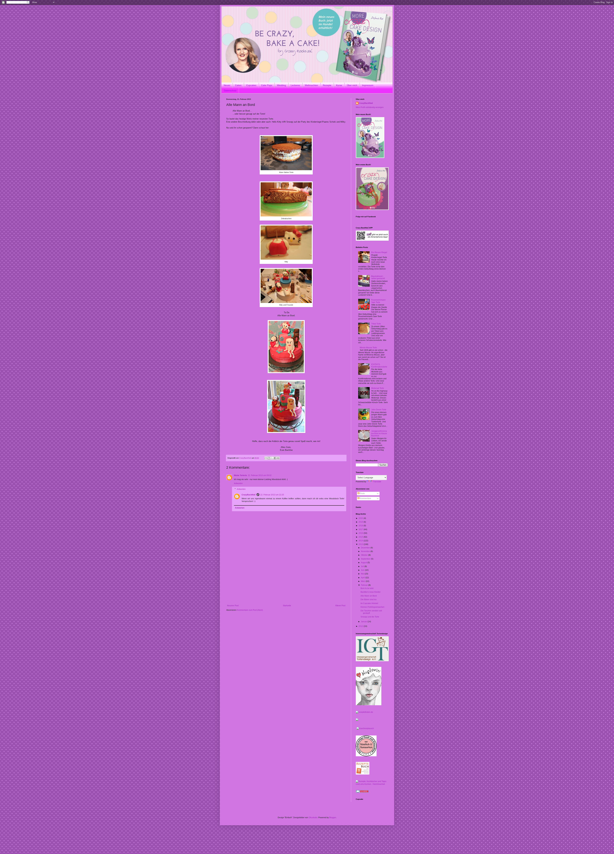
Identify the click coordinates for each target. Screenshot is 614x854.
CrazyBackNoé (249, 495)
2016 (361, 533)
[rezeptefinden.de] (364, 712)
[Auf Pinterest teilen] (278, 458)
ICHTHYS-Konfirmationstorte (379, 365)
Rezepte (327, 85)
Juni (363, 570)
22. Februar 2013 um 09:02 (260, 475)
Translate (377, 482)
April (363, 577)
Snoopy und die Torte (370, 617)
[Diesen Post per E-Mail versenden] (266, 458)
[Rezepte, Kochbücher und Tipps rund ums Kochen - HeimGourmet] (372, 784)
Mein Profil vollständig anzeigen (370, 107)
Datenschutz (230, 90)
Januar (364, 621)
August (364, 562)
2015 (361, 537)
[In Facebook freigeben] (275, 458)
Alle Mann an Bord (369, 596)
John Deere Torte (378, 410)
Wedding (281, 85)
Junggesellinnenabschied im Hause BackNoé (379, 433)
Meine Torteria (240, 475)
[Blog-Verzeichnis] (362, 792)
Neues (227, 85)
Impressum (367, 85)
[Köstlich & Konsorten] (366, 756)
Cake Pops (266, 85)
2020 (361, 518)
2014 (361, 541)
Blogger (332, 817)
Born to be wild (367, 588)
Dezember (365, 548)
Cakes (238, 85)
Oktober (364, 555)
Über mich (352, 85)
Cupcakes (251, 85)
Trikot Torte (376, 324)
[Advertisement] (286, 580)
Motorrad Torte (377, 388)
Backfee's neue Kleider (371, 592)
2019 (361, 522)
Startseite (287, 605)
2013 (361, 544)
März (363, 581)
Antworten (238, 483)
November (365, 551)
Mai (363, 574)
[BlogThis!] (269, 458)
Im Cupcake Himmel (369, 603)
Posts (362, 493)
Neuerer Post (233, 605)
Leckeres (295, 85)
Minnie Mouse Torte (368, 347)
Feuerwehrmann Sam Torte (378, 301)
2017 (361, 529)
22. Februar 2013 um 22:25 (272, 495)
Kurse (339, 85)
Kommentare (365, 498)
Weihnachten (311, 85)
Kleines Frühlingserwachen (372, 607)
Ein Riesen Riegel (379, 252)
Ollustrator (313, 817)
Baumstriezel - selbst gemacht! (378, 277)
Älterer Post (340, 605)
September (366, 559)
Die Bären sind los (369, 599)
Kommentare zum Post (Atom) (250, 610)
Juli (362, 566)
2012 (361, 626)
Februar (364, 585)
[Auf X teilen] (272, 458)
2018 (361, 525)
